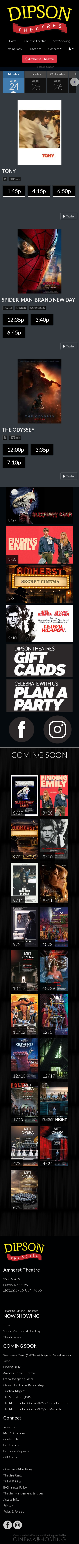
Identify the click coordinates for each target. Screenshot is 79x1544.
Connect (53, 49)
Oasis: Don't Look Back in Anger (24, 1385)
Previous (4, 82)
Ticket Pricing (12, 1481)
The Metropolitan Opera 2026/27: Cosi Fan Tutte (36, 1403)
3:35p (42, 449)
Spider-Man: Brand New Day (22, 1331)
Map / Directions (14, 1433)
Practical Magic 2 (14, 1391)
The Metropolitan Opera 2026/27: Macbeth (32, 1409)
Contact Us (10, 1439)
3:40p (42, 319)
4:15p (39, 191)
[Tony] (39, 132)
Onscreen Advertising (17, 1469)
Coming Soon (13, 49)
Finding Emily (11, 1367)
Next (74, 82)
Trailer (70, 216)
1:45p (14, 191)
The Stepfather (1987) (17, 1397)
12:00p (15, 449)
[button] (71, 49)
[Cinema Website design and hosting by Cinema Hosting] (39, 1537)
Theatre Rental (13, 1475)
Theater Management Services (23, 1493)
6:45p (14, 332)
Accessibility (11, 1499)
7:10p (14, 462)
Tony (6, 1325)
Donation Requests (16, 1451)
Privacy (8, 1505)
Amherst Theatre (34, 41)
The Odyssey (12, 1337)
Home (12, 41)
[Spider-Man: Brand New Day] (39, 260)
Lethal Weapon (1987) (18, 1379)
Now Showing (61, 41)
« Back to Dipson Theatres (20, 1311)
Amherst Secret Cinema (19, 1373)
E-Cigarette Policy (15, 1487)
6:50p (64, 191)
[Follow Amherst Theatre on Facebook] (7, 1525)
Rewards (9, 1427)
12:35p (15, 319)
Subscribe (35, 49)
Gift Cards (10, 1457)
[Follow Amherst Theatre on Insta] (17, 1525)
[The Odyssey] (39, 390)
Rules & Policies (13, 1511)
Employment (11, 1445)
